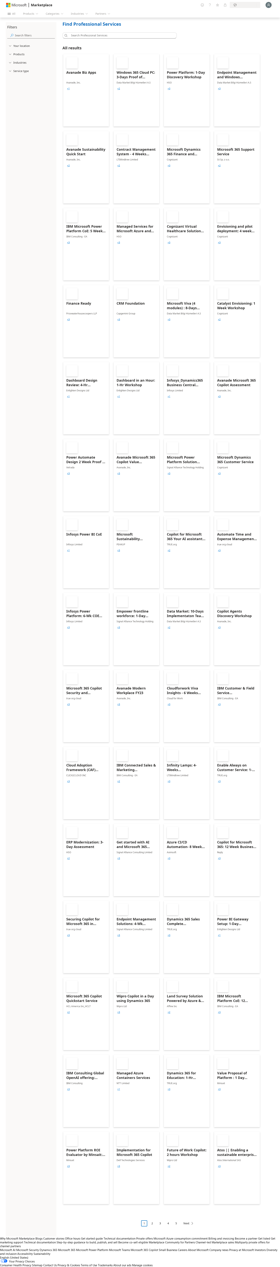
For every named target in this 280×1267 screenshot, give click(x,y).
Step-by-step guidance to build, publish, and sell (87, 1242)
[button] (65, 35)
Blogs (38, 1238)
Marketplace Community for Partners (172, 1242)
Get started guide (92, 1238)
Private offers (144, 1238)
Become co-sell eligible (133, 1242)
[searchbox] (35, 35)
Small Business (168, 1250)
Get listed (264, 1238)
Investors (260, 1250)
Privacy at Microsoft (241, 1250)
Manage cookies (142, 1265)
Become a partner (246, 1238)
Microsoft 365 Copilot (144, 1250)
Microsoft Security (27, 1250)
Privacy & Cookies (69, 1265)
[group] (68, 88)
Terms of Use (89, 1265)
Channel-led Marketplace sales (215, 1242)
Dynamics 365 (48, 1250)
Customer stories (53, 1238)
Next (186, 1223)
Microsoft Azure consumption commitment (181, 1238)
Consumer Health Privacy (15, 1265)
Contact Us (50, 1265)
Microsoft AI (7, 1250)
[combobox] (121, 35)
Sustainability (42, 1254)
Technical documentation (119, 1238)
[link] (86, 90)
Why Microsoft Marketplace (17, 1238)
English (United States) (14, 1257)
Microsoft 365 (66, 1250)
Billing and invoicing (221, 1238)
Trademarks (105, 1265)
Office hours (72, 1238)
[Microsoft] (16, 5)
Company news (218, 1250)
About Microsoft (198, 1250)
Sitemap (37, 1265)
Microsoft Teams (119, 1250)
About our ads (122, 1265)
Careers (182, 1250)
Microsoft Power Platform (92, 1250)
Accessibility (25, 1254)
